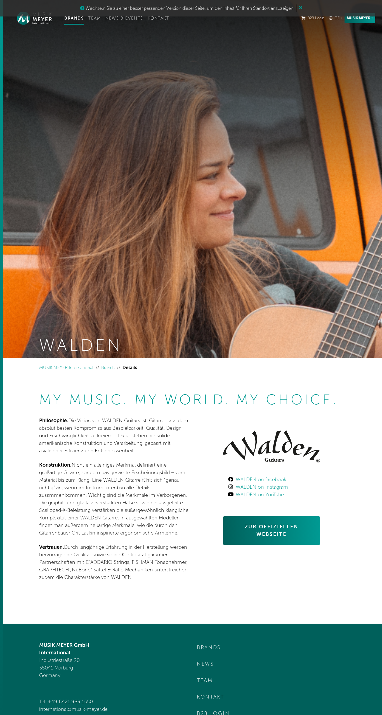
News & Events (124, 18)
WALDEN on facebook (261, 479)
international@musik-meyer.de (73, 709)
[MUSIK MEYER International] (34, 18)
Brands (74, 18)
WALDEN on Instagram (262, 487)
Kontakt (158, 18)
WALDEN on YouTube (260, 494)
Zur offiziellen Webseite (272, 530)
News (205, 664)
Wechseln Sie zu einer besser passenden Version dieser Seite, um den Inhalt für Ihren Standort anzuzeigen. (189, 8)
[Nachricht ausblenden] (300, 7)
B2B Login (316, 18)
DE (337, 18)
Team (94, 18)
